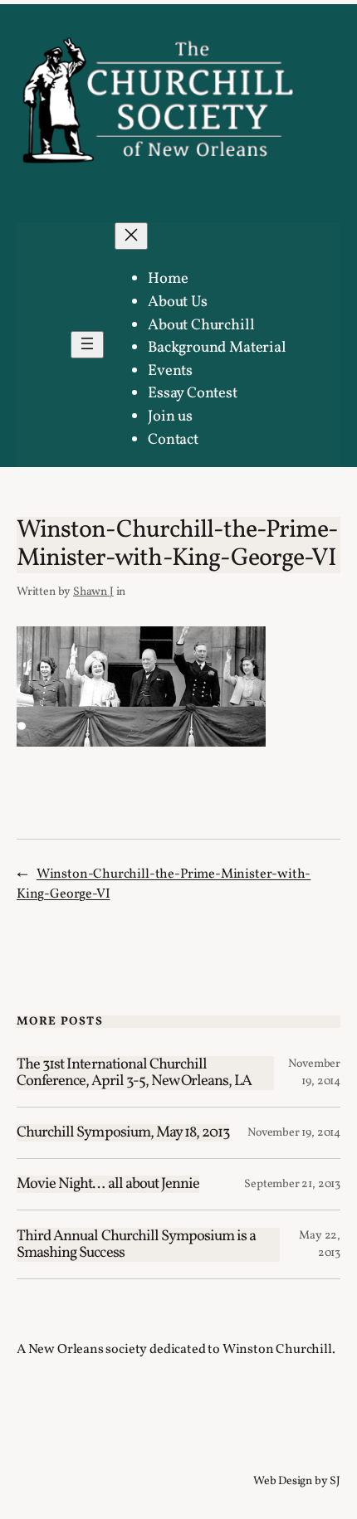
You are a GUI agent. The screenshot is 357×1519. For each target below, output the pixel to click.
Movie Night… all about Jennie (108, 1184)
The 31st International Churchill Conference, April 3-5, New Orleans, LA (134, 1073)
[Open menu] (87, 344)
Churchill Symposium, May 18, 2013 (123, 1133)
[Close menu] (131, 236)
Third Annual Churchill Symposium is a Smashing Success (136, 1245)
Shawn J (93, 592)
